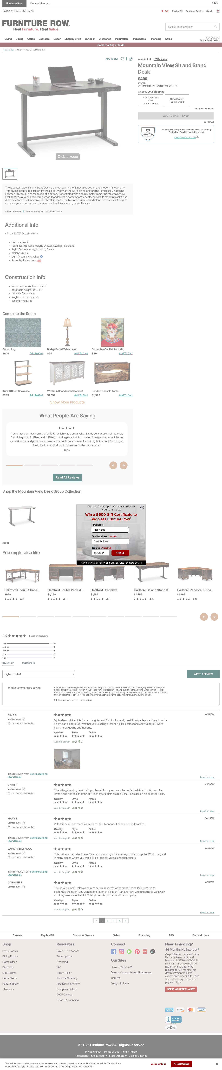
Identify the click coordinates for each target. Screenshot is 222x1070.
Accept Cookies (181, 1064)
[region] (111, 1064)
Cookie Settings (158, 1064)
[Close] (216, 1064)
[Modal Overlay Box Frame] (111, 535)
